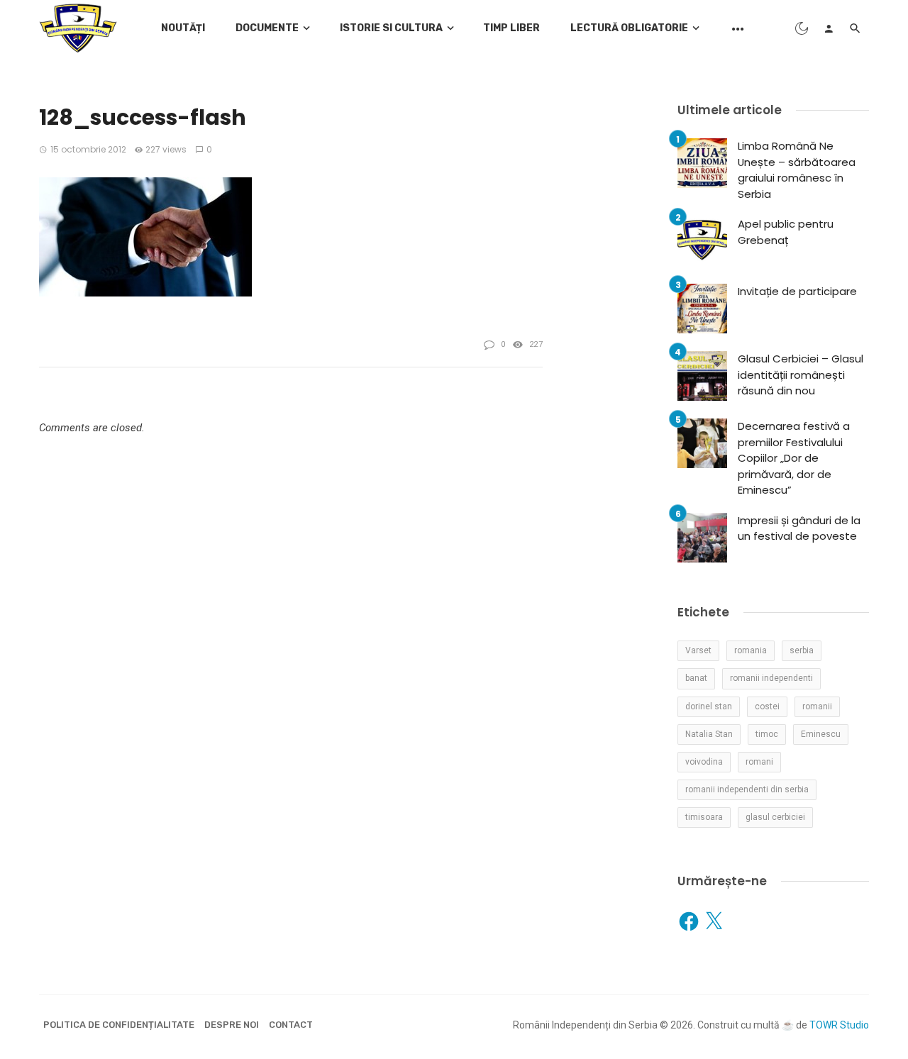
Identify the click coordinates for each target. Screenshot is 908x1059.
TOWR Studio (839, 1025)
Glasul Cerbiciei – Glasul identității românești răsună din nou (800, 374)
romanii (817, 706)
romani (759, 762)
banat (696, 678)
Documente (267, 28)
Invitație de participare (797, 291)
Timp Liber (511, 28)
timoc (766, 734)
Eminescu (821, 734)
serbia (802, 650)
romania (750, 650)
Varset (698, 650)
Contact (291, 1024)
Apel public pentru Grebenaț (786, 232)
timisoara (704, 817)
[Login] (828, 28)
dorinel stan (708, 706)
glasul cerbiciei (775, 817)
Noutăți (183, 28)
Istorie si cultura (391, 28)
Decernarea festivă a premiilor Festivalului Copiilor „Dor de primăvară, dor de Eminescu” (794, 457)
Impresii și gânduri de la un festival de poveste (799, 528)
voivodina (704, 762)
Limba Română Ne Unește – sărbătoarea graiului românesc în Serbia (797, 169)
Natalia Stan (709, 734)
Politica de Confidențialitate (118, 1024)
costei (767, 706)
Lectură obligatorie (629, 28)
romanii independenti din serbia (747, 789)
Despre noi (231, 1024)
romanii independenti (771, 678)
